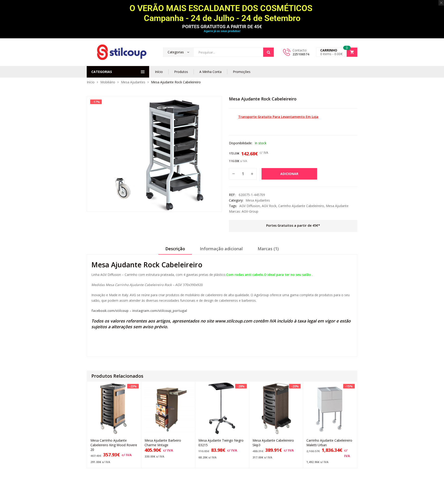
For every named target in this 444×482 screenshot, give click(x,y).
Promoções (241, 71)
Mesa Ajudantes (133, 82)
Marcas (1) (268, 248)
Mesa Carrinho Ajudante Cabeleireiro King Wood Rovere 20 (113, 445)
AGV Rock (269, 206)
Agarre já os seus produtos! (222, 31)
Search (268, 52)
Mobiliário (107, 82)
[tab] (175, 250)
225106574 (301, 54)
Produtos (181, 71)
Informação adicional (221, 248)
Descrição (175, 248)
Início (159, 71)
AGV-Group (250, 211)
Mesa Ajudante (337, 206)
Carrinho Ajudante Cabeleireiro (301, 206)
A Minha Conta (210, 71)
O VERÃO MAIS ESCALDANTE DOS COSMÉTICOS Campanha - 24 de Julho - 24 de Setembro (222, 13)
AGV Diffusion (249, 206)
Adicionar (289, 174)
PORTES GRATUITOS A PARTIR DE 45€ (222, 26)
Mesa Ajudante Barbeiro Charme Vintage (163, 442)
